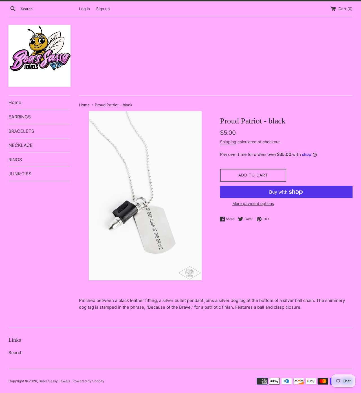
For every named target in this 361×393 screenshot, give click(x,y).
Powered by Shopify (88, 381)
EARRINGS (19, 117)
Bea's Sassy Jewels (55, 381)
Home (14, 102)
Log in (84, 8)
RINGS (15, 159)
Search (15, 352)
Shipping (228, 141)
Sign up (103, 8)
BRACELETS (21, 131)
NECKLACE (20, 145)
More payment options (253, 203)
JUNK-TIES (19, 173)
